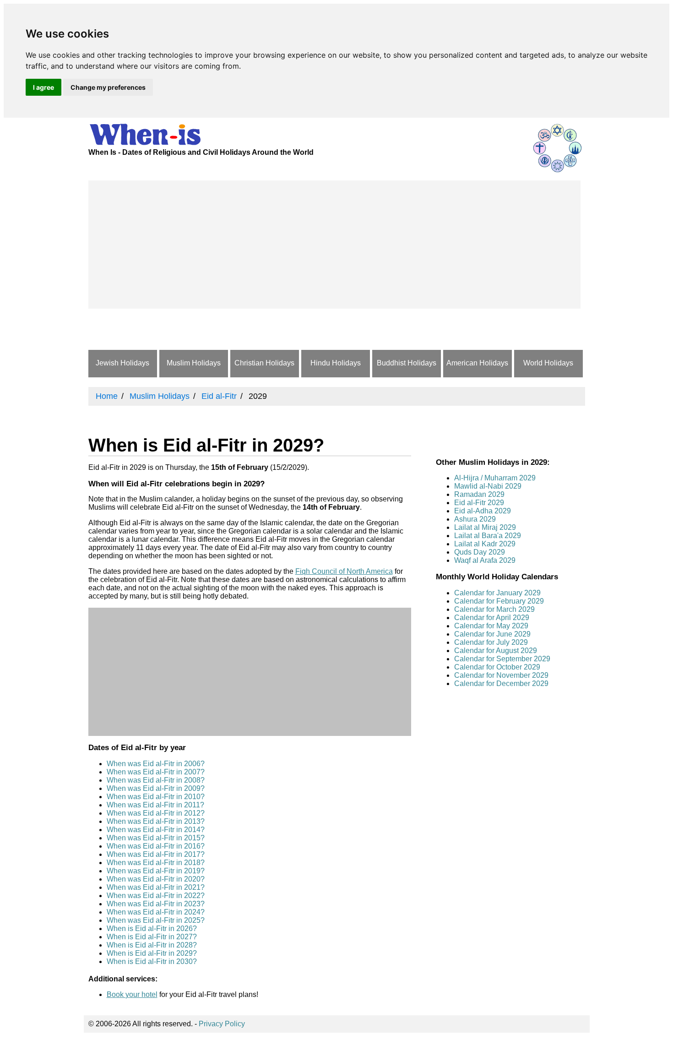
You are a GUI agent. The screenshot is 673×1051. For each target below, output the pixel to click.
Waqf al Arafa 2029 (485, 560)
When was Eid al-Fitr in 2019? (156, 871)
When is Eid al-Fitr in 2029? (152, 953)
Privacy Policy (222, 1024)
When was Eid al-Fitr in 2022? (156, 895)
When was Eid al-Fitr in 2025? (156, 920)
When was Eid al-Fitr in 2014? (156, 829)
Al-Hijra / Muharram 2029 (495, 478)
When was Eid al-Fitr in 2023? (156, 904)
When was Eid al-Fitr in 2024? (156, 912)
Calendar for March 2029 (494, 609)
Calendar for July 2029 (491, 642)
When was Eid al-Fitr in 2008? (156, 780)
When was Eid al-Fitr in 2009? (156, 788)
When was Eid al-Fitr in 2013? (156, 821)
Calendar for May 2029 (491, 626)
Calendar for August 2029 (495, 650)
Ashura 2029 (475, 519)
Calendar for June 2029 (492, 634)
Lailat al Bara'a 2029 (487, 535)
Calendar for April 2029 (491, 617)
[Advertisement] (334, 244)
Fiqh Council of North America (344, 571)
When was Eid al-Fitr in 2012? (156, 813)
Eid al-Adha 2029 (482, 511)
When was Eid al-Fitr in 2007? (156, 772)
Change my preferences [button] (108, 87)
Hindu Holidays (335, 363)
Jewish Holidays (122, 363)
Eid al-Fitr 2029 (479, 502)
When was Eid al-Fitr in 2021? (156, 887)
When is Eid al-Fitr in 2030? (152, 961)
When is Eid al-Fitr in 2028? (152, 945)
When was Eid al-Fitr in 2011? (155, 805)
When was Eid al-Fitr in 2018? (156, 862)
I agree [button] (43, 87)
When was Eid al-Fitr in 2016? (156, 846)
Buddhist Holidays (406, 363)
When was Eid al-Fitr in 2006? (156, 764)
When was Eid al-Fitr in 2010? (156, 797)
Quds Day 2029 (479, 552)
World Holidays (548, 363)
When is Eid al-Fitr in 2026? (152, 928)
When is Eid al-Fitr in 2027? (152, 937)
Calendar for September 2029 (502, 659)
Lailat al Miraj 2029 (485, 527)
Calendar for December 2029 (501, 683)
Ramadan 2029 (479, 494)
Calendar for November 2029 (501, 675)
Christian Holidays (264, 363)
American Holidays (477, 363)
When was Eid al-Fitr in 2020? (156, 879)
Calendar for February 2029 (499, 601)
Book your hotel (132, 994)
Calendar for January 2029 (497, 593)
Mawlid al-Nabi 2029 (487, 486)
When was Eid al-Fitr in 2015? (156, 838)
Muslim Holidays (194, 363)
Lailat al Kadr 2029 (485, 544)
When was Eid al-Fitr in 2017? (156, 854)
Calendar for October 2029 (497, 667)
